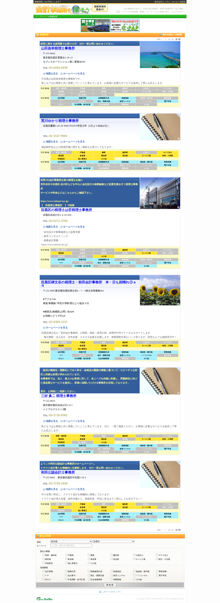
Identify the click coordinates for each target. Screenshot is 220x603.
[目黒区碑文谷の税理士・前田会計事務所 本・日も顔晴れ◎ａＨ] (160, 290)
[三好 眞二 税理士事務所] (160, 381)
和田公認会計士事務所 (58, 472)
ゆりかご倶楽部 (179, 2)
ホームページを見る (74, 73)
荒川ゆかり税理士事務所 (60, 120)
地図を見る (52, 73)
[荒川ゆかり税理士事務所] (160, 126)
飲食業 (71, 559)
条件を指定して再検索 (172, 34)
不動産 (71, 555)
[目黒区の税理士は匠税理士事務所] (160, 193)
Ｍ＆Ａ (48, 579)
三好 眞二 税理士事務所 (59, 396)
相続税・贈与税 (142, 571)
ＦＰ (47, 575)
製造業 (48, 559)
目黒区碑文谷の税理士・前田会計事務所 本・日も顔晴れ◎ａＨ (88, 283)
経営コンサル (119, 575)
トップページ (41, 16)
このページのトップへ (111, 592)
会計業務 (49, 571)
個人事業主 (73, 563)
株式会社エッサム (162, 2)
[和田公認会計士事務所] (160, 474)
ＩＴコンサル (142, 575)
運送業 (93, 559)
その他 (93, 563)
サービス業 (140, 559)
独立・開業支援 (97, 575)
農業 (92, 555)
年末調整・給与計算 (76, 579)
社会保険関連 (96, 579)
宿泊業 (116, 559)
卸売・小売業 (164, 559)
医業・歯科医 (51, 555)
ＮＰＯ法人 (163, 555)
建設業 (116, 555)
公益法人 (139, 555)
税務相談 (117, 571)
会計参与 (71, 575)
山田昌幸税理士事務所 (58, 48)
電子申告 (163, 575)
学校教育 (49, 563)
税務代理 (71, 571)
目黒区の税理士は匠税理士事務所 (66, 210)
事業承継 (163, 571)
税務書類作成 (96, 571)
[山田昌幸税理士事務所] (160, 54)
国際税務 (117, 579)
